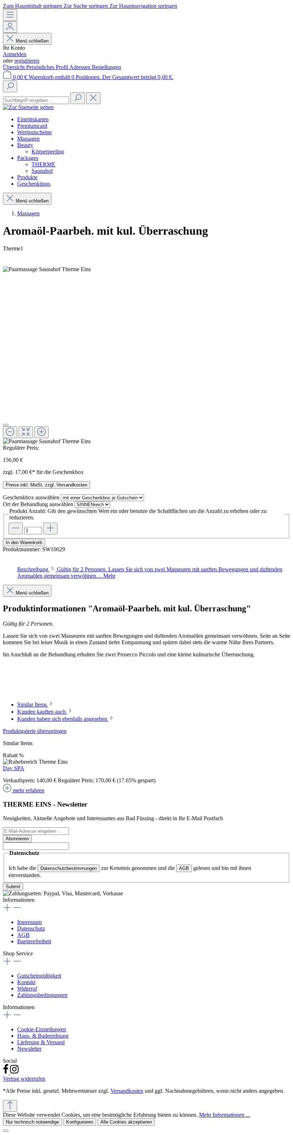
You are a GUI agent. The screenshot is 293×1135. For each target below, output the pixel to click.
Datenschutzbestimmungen (68, 868)
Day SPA (13, 768)
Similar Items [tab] (32, 704)
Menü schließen (32, 41)
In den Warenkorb (24, 542)
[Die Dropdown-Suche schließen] (93, 98)
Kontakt (26, 982)
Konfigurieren (79, 1122)
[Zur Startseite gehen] (28, 107)
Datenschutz (31, 928)
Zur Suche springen (86, 6)
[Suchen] (10, 86)
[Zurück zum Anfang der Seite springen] (10, 1106)
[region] (146, 761)
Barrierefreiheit (34, 941)
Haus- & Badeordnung (43, 1036)
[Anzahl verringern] (16, 528)
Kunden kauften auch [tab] (42, 712)
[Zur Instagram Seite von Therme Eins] (14, 1072)
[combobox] (36, 100)
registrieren (26, 61)
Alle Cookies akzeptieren (126, 1122)
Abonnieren (17, 838)
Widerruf (27, 988)
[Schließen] (6, 1131)
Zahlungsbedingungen (42, 995)
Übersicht (14, 67)
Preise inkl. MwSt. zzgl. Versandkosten (46, 485)
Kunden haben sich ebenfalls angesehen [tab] (63, 719)
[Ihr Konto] (10, 27)
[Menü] (10, 15)
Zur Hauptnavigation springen (143, 6)
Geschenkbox (31, 497)
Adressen (80, 67)
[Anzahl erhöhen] (50, 528)
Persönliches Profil (47, 67)
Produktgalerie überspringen (34, 731)
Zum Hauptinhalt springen (33, 6)
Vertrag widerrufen (24, 1079)
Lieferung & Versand (41, 1042)
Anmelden (14, 54)
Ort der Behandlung (38, 504)
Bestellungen (106, 67)
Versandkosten (126, 1091)
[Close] (6, 425)
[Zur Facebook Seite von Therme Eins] (6, 1072)
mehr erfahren (28, 790)
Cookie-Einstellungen (41, 1029)
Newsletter (29, 1049)
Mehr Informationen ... (224, 1115)
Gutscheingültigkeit (39, 976)
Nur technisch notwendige (32, 1122)
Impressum (29, 922)
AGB (184, 868)
